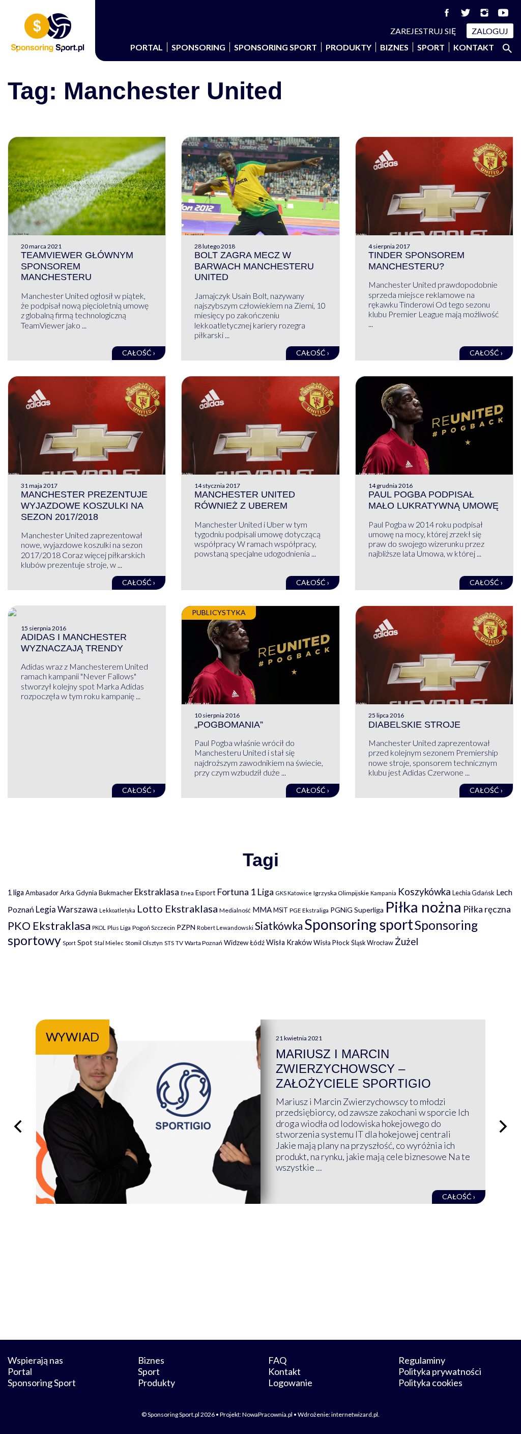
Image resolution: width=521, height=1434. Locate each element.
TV (179, 943)
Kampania (383, 893)
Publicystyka (219, 612)
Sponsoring (198, 47)
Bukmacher (116, 893)
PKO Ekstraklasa (49, 925)
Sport (431, 47)
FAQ (277, 1360)
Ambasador (42, 893)
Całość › (138, 352)
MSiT (280, 910)
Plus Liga (119, 927)
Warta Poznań (203, 943)
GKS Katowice (293, 893)
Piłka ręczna (487, 909)
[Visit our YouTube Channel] (503, 13)
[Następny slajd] (503, 1126)
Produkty (348, 47)
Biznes (394, 47)
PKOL (99, 927)
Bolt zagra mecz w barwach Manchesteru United (254, 266)
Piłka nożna (423, 907)
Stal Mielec (109, 943)
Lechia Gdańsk (473, 893)
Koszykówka (424, 891)
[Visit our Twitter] (465, 13)
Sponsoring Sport (275, 47)
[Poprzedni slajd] (18, 1126)
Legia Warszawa (67, 909)
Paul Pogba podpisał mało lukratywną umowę (433, 500)
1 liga (16, 892)
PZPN (186, 927)
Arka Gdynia (78, 893)
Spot (85, 942)
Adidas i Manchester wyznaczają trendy (74, 642)
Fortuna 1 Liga (245, 891)
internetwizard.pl (354, 1414)
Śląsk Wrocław (372, 943)
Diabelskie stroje (414, 725)
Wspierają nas (35, 1360)
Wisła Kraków (289, 942)
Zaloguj (490, 31)
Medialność (235, 910)
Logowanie (290, 1382)
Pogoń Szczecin (153, 927)
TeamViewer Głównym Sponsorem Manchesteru (77, 266)
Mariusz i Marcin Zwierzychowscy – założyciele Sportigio (353, 1068)
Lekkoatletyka (117, 910)
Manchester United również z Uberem (244, 500)
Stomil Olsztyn (144, 942)
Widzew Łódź (244, 943)
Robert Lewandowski (225, 927)
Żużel (406, 941)
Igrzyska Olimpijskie (341, 893)
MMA (262, 909)
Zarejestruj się (423, 31)
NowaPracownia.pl (267, 1414)
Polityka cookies (430, 1382)
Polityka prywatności (439, 1371)
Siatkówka (279, 925)
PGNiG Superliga (357, 909)
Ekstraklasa (156, 892)
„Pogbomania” (228, 725)
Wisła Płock (331, 943)
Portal (146, 47)
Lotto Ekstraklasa (177, 908)
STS (169, 943)
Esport (205, 893)
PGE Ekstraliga (309, 910)
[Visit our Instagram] (484, 13)
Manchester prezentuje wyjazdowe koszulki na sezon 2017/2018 (84, 505)
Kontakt (473, 47)
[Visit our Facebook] (447, 13)
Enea (187, 893)
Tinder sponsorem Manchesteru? (416, 260)
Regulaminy (421, 1360)
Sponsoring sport (358, 924)
